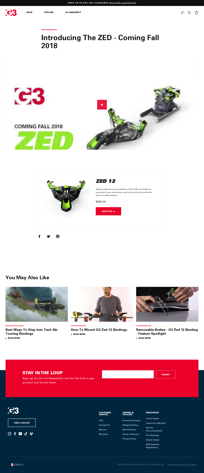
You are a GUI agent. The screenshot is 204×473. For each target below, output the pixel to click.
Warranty (103, 434)
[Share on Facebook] (41, 236)
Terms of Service (131, 434)
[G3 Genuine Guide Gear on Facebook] (15, 433)
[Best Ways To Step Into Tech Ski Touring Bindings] (37, 304)
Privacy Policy (129, 439)
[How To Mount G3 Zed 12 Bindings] (102, 304)
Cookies (193, 465)
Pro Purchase (152, 435)
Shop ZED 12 (108, 212)
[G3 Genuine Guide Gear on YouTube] (20, 433)
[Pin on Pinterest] (59, 236)
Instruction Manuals (156, 423)
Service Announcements (154, 429)
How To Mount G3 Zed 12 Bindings (99, 330)
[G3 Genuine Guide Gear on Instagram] (9, 433)
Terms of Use (173, 465)
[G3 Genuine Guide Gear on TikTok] (25, 433)
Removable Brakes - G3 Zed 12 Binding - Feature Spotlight (167, 331)
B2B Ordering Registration (152, 446)
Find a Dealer (152, 418)
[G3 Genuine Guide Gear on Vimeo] (31, 433)
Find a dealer (22, 423)
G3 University (73, 13)
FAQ (101, 420)
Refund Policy (129, 429)
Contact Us (104, 425)
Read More (14, 338)
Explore (49, 13)
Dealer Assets (152, 440)
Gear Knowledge (49, 30)
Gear (29, 13)
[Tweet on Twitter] (50, 236)
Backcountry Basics (15, 326)
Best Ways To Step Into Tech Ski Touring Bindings (31, 331)
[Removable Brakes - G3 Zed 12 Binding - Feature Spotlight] (167, 304)
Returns (103, 429)
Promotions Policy (132, 420)
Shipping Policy (130, 425)
